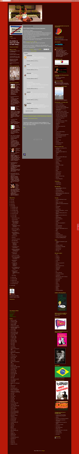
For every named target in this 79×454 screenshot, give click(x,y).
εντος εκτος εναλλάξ (59, 424)
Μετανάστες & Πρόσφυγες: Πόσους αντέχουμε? (16, 225)
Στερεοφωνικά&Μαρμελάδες (61, 237)
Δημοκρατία (13, 341)
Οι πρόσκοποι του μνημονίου (13, 54)
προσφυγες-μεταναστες (15, 361)
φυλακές (12, 369)
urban (57, 138)
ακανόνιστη (58, 425)
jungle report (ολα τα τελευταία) (61, 430)
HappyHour (29, 103)
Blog (11, 427)
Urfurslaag (58, 163)
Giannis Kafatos (59, 137)
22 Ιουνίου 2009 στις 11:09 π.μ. (32, 99)
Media (12, 377)
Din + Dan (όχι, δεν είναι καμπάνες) (62, 112)
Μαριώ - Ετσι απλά (59, 202)
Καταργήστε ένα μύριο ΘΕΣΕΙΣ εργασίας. (14, 60)
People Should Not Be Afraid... (61, 236)
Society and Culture (14, 366)
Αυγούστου (14, 213)
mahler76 (28, 92)
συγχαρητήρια (13, 333)
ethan (57, 282)
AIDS (12, 426)
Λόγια (12, 400)
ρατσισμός (13, 370)
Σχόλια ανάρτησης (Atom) (32, 118)
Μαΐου (13, 277)
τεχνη (12, 394)
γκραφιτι (12, 442)
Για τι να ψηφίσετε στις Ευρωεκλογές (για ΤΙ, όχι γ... (16, 268)
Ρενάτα (57, 200)
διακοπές (12, 385)
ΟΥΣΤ (12, 358)
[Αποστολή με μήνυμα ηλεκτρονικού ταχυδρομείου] (44, 49)
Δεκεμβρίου (14, 207)
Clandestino (58, 275)
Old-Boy (57, 162)
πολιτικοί (12, 330)
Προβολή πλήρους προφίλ (14, 297)
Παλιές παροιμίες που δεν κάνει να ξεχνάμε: (17, 186)
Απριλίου (13, 278)
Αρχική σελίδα (36, 116)
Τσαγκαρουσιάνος (14, 437)
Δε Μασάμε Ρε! (58, 171)
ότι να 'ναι (12, 323)
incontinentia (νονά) (59, 142)
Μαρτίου (13, 280)
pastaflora (58, 286)
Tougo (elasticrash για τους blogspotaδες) (61, 109)
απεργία (12, 351)
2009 (12, 205)
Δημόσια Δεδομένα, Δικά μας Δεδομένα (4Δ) (61, 188)
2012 (12, 201)
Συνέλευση (13, 419)
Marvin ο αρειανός (59, 218)
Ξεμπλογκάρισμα (59, 190)
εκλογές (12, 386)
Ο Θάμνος (58, 257)
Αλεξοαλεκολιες (14, 235)
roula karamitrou (59, 432)
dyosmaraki (58, 279)
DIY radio (57, 250)
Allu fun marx (58, 174)
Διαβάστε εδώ (57, 315)
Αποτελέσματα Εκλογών (14, 261)
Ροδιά (57, 154)
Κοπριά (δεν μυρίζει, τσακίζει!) (61, 111)
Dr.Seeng (57, 159)
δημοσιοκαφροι (13, 332)
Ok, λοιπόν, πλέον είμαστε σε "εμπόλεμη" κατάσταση (15, 243)
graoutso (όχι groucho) (60, 262)
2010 (12, 204)
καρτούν (12, 409)
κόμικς (12, 393)
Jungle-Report (58, 184)
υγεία (12, 423)
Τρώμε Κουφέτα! (15, 219)
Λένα (57, 254)
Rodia (57, 224)
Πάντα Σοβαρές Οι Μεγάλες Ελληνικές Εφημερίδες (15, 233)
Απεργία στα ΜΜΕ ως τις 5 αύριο (16, 230)
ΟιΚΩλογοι (13, 434)
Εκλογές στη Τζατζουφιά (15, 383)
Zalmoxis (57, 207)
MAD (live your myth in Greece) (61, 276)
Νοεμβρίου (14, 208)
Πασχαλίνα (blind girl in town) (61, 199)
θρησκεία (12, 396)
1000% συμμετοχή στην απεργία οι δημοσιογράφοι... (15, 222)
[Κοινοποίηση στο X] (46, 49)
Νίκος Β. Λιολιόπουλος (60, 265)
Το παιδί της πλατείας (60, 273)
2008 (12, 285)
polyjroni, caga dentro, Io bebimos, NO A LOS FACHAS (16, 250)
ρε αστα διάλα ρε (14, 402)
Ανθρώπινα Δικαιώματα (15, 348)
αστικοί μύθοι (13, 373)
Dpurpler (57, 167)
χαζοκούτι (12, 365)
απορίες (12, 360)
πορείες (12, 354)
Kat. (56, 204)
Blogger (43, 450)
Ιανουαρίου (14, 283)
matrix (57, 128)
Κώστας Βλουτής (59, 272)
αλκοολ (12, 441)
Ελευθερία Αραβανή (59, 290)
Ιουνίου (13, 216)
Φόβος (12, 439)
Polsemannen (58, 173)
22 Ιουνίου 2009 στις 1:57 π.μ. (32, 69)
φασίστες (12, 357)
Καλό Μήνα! (14, 275)
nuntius (57, 232)
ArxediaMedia (58, 182)
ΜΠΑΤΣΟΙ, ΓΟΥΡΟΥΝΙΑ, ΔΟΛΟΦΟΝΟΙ (60, 78)
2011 (12, 202)
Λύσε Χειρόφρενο (59, 49)
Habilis (57, 221)
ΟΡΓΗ (12, 344)
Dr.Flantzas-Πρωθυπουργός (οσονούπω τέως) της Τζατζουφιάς (62, 107)
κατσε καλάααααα (14, 411)
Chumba (57, 169)
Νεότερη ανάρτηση (28, 116)
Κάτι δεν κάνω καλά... (15, 228)
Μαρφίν (12, 433)
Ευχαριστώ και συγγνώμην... (14, 253)
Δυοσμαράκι (58, 206)
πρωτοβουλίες (13, 388)
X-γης (57, 261)
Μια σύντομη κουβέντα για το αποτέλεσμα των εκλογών (16, 257)
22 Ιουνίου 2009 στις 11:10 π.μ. (32, 108)
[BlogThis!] (45, 49)
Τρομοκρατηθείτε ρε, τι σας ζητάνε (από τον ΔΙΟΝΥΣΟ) (15, 57)
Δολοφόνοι (14, 237)
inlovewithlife (58, 158)
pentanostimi (29, 55)
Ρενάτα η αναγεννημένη (60, 105)
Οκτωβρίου (14, 210)
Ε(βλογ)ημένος (58, 217)
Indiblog (57, 166)
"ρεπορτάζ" (13, 404)
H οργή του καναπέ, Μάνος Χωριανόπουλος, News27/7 (61, 415)
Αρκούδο (57, 177)
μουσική (12, 329)
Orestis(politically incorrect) (61, 135)
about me (12, 320)
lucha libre (58, 434)
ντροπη (12, 376)
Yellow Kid (58, 268)
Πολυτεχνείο (13, 408)
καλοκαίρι (12, 380)
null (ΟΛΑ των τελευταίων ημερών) (62, 418)
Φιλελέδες (12, 438)
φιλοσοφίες (13, 340)
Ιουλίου (13, 215)
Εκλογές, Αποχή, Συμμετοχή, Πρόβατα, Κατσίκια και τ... (15, 272)
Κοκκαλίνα (58, 220)
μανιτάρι (57, 141)
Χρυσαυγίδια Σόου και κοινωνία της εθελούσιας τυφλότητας (15, 174)
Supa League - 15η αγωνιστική (61, 50)
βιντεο (12, 343)
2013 (12, 199)
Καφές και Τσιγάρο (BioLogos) (61, 156)
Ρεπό (57, 243)
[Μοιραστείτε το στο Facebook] (47, 49)
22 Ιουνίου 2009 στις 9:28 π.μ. (32, 78)
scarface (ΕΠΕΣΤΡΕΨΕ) (60, 131)
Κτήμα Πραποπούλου (60, 191)
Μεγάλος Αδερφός (14, 389)
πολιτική (12, 347)
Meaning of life (13, 415)
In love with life (58, 431)
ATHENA (57, 269)
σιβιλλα (57, 417)
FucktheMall (58, 195)
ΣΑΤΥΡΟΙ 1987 (58, 150)
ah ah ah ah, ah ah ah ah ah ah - (17, 127)
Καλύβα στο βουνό (59, 234)
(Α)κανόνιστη (58, 133)
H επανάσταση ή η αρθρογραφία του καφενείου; (14, 163)
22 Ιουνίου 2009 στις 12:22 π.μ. (32, 60)
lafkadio (57, 288)
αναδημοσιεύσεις (14, 325)
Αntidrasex (13, 294)
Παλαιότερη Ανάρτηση (46, 116)
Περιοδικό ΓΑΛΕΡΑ (59, 245)
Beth (57, 230)
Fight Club (13, 428)
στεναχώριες (13, 356)
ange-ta (57, 127)
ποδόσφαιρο (13, 368)
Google (12, 398)
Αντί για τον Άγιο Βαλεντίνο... (14, 120)
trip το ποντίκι (58, 139)
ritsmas (57, 283)
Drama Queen (58, 119)
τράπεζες (12, 413)
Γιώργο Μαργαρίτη (59, 178)
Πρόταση (12, 435)
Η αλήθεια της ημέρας (14, 50)
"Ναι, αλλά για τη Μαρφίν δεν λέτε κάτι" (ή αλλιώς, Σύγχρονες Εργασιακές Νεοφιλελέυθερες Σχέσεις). (15, 137)
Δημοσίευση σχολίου (29, 110)
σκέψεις (12, 381)
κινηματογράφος (14, 422)
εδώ (27, 41)
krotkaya (57, 124)
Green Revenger (59, 225)
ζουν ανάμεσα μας (14, 379)
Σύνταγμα (12, 420)
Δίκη (11, 431)
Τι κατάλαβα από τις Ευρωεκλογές (15, 247)
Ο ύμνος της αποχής (15, 255)
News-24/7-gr (58, 249)
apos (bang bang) (59, 427)
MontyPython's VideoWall (60, 246)
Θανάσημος (58, 233)
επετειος (12, 374)
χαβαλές (12, 324)
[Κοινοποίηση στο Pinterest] (48, 49)
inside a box (58, 428)
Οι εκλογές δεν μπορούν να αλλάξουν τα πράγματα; (14, 264)
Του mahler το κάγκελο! (60, 122)
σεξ (11, 363)
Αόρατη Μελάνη (59, 160)
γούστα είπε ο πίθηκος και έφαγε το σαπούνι (15, 391)
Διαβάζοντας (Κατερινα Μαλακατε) (62, 203)
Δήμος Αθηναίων (14, 430)
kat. (56, 271)
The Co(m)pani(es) (14, 405)
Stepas (57, 287)
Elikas (57, 170)
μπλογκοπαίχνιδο (14, 412)
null (56, 155)
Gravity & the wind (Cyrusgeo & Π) (62, 134)
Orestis (28, 64)
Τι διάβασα (13, 337)
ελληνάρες (12, 336)
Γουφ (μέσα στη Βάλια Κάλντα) (61, 116)
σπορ (12, 397)
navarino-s (58, 260)
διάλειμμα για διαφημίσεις (15, 352)
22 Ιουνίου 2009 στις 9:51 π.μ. (32, 88)
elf (56, 130)
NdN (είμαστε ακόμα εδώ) (60, 126)
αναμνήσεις (13, 372)
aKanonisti (29, 73)
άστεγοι (12, 401)
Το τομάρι (57, 258)
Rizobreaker (58, 267)
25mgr (12, 424)
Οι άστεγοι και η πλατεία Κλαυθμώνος (17, 108)
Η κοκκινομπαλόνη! (59, 103)
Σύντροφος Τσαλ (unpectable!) (61, 113)
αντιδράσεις (13, 321)
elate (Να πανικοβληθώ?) (60, 222)
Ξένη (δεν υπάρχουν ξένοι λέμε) (61, 115)
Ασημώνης (58, 280)
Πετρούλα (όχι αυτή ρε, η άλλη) (61, 120)
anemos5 (57, 284)
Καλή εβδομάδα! (15, 240)
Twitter (12, 416)
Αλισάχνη (57, 264)
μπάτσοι (12, 339)
